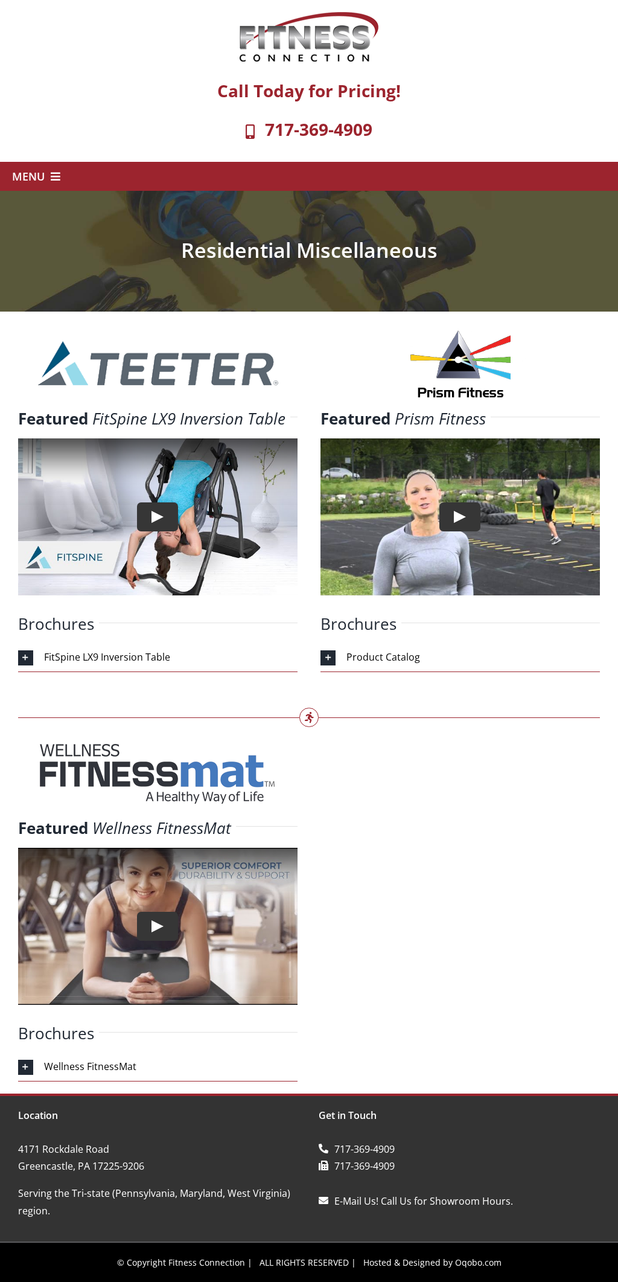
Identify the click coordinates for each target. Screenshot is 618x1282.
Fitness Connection (206, 1262)
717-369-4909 (318, 129)
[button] (158, 657)
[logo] (309, 17)
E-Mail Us (355, 1201)
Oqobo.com (478, 1262)
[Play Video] (157, 516)
